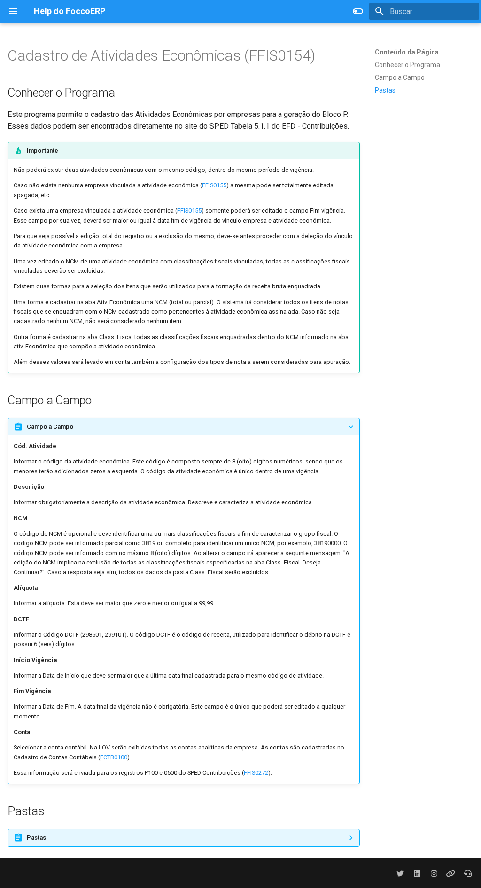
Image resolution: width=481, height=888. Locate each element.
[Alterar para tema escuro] (358, 11)
